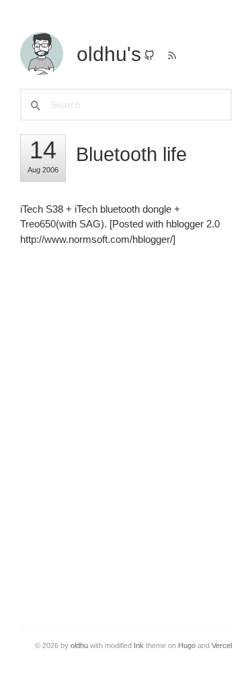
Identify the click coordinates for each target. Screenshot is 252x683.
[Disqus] (126, 428)
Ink (139, 645)
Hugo (187, 645)
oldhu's (109, 54)
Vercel (222, 645)
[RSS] (172, 56)
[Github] (149, 56)
